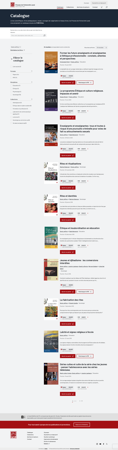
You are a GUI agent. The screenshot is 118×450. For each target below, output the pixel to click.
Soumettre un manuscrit (99, 3)
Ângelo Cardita (73, 303)
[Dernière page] (81, 401)
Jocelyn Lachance (73, 266)
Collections (70, 7)
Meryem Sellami (93, 266)
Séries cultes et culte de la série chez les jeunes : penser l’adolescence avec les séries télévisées (83, 367)
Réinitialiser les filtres (16, 50)
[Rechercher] (44, 35)
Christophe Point (65, 62)
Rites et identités (68, 195)
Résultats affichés (89, 47)
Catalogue (60, 7)
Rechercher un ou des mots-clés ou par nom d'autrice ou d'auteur (26, 31)
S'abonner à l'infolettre (81, 424)
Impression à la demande (51, 439)
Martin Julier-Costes (66, 373)
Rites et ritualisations (70, 163)
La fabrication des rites (71, 299)
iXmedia (45, 448)
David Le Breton (83, 266)
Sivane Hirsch (64, 97)
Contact (95, 7)
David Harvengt (73, 134)
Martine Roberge (64, 167)
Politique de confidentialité (74, 448)
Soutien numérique (49, 437)
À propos (86, 3)
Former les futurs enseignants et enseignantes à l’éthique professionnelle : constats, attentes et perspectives (83, 56)
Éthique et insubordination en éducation (80, 228)
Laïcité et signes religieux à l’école (77, 332)
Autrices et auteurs (83, 7)
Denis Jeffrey (15, 47)
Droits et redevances (50, 441)
